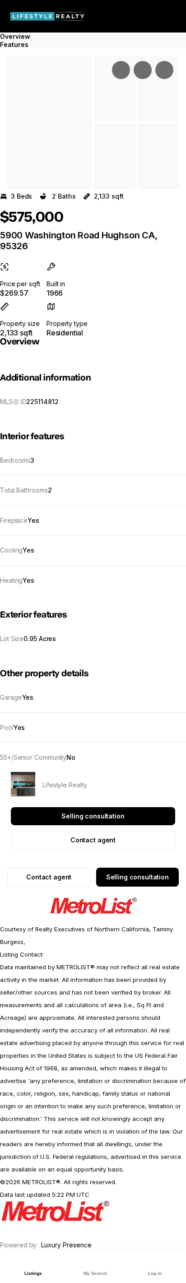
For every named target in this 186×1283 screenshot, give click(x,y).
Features (14, 44)
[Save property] (143, 70)
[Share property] (164, 70)
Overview (15, 36)
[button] (49, 122)
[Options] (121, 70)
